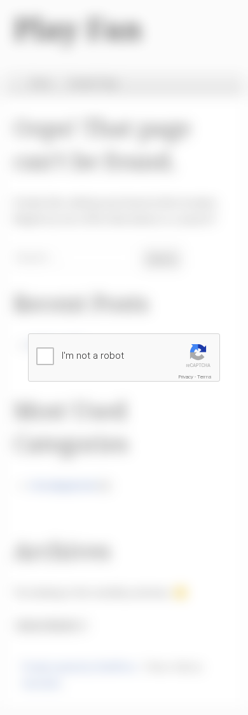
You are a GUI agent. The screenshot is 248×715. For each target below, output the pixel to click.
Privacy (186, 377)
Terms (204, 377)
